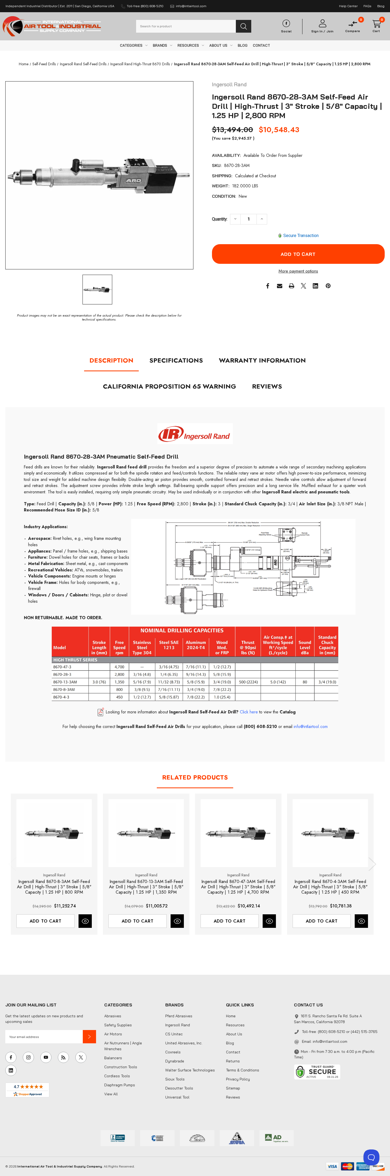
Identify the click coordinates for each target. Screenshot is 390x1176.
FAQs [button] (367, 6)
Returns (233, 1061)
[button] (89, 1036)
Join (329, 31)
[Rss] (63, 1057)
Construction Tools (120, 1067)
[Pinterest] (328, 286)
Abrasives (112, 1016)
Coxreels (173, 1052)
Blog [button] (380, 6)
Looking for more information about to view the (192, 712)
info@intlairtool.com (330, 1041)
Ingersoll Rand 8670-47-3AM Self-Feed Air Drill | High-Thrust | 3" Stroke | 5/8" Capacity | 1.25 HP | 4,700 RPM (238, 887)
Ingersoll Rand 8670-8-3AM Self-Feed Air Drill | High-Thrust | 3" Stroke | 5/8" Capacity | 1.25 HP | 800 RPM (54, 887)
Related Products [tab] (195, 777)
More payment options (298, 271)
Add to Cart (46, 921)
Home (231, 1016)
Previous (13, 864)
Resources (235, 1025)
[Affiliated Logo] (276, 1137)
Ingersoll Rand (177, 1025)
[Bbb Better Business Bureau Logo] (118, 1137)
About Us (234, 1034)
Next (371, 864)
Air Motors (113, 1034)
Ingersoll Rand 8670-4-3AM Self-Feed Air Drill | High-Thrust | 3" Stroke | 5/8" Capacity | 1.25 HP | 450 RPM (330, 887)
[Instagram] (28, 1057)
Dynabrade (174, 1061)
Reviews (267, 386)
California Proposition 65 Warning (169, 386)
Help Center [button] (348, 6)
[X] (303, 286)
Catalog (287, 712)
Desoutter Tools (179, 1088)
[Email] (279, 286)
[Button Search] (243, 26)
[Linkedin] (315, 286)
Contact (233, 1052)
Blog (230, 1043)
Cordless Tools (117, 1076)
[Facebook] (267, 286)
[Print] (291, 286)
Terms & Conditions (242, 1070)
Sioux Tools (175, 1079)
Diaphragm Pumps (119, 1085)
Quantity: (219, 219)
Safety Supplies (118, 1025)
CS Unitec (174, 1034)
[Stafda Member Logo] (237, 1137)
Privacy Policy (238, 1079)
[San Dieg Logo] (157, 1137)
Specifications (176, 360)
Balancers (113, 1058)
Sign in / (318, 31)
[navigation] (23, 64)
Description (111, 360)
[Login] (322, 23)
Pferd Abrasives (178, 1016)
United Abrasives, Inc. (183, 1043)
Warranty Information (262, 360)
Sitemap (233, 1088)
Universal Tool (177, 1097)
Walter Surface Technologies (190, 1070)
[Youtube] (45, 1057)
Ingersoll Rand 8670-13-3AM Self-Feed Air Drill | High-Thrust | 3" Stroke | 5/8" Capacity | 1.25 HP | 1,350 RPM (146, 887)
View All (111, 1094)
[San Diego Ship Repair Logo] (197, 1137)
